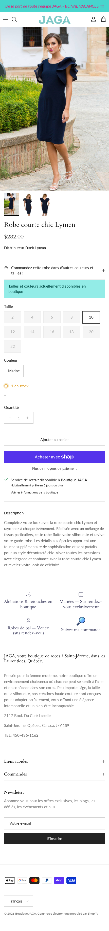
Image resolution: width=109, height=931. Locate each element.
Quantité (11, 407)
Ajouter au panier (54, 439)
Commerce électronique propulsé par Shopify (68, 913)
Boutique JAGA (25, 913)
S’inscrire (54, 838)
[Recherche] (16, 19)
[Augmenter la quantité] (28, 417)
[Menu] (5, 19)
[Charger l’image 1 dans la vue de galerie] (54, 109)
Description (14, 513)
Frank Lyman (35, 247)
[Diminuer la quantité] (8, 417)
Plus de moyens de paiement (54, 469)
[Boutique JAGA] (54, 19)
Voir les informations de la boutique (34, 492)
